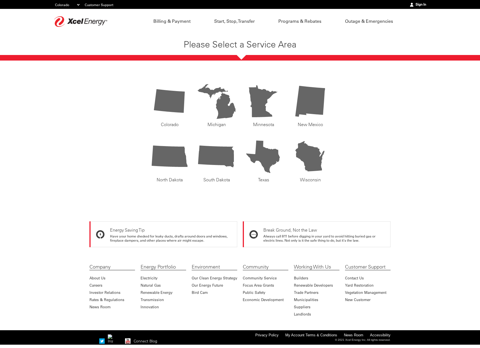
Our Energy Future (207, 285)
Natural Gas (151, 285)
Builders (301, 278)
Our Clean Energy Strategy (214, 278)
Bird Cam (200, 292)
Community (256, 267)
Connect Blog (145, 341)
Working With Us (312, 267)
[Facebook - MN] (93, 341)
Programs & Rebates (299, 21)
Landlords (302, 314)
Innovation (150, 306)
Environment (206, 267)
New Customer (358, 299)
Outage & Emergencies (369, 21)
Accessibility (380, 335)
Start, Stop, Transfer (234, 21)
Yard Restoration (359, 285)
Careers (95, 285)
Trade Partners (306, 292)
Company (100, 267)
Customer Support (99, 4)
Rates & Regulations (106, 299)
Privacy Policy (267, 335)
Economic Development (263, 299)
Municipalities (306, 299)
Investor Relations (105, 292)
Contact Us (354, 278)
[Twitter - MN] (102, 341)
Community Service (260, 278)
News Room (100, 306)
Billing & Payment (172, 21)
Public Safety (254, 292)
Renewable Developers (313, 285)
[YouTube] (128, 341)
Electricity (149, 278)
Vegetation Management (365, 292)
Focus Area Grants (258, 285)
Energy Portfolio (158, 267)
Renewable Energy (156, 292)
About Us (97, 278)
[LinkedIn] (119, 341)
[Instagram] (110, 337)
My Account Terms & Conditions (311, 335)
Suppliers (302, 306)
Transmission (152, 299)
